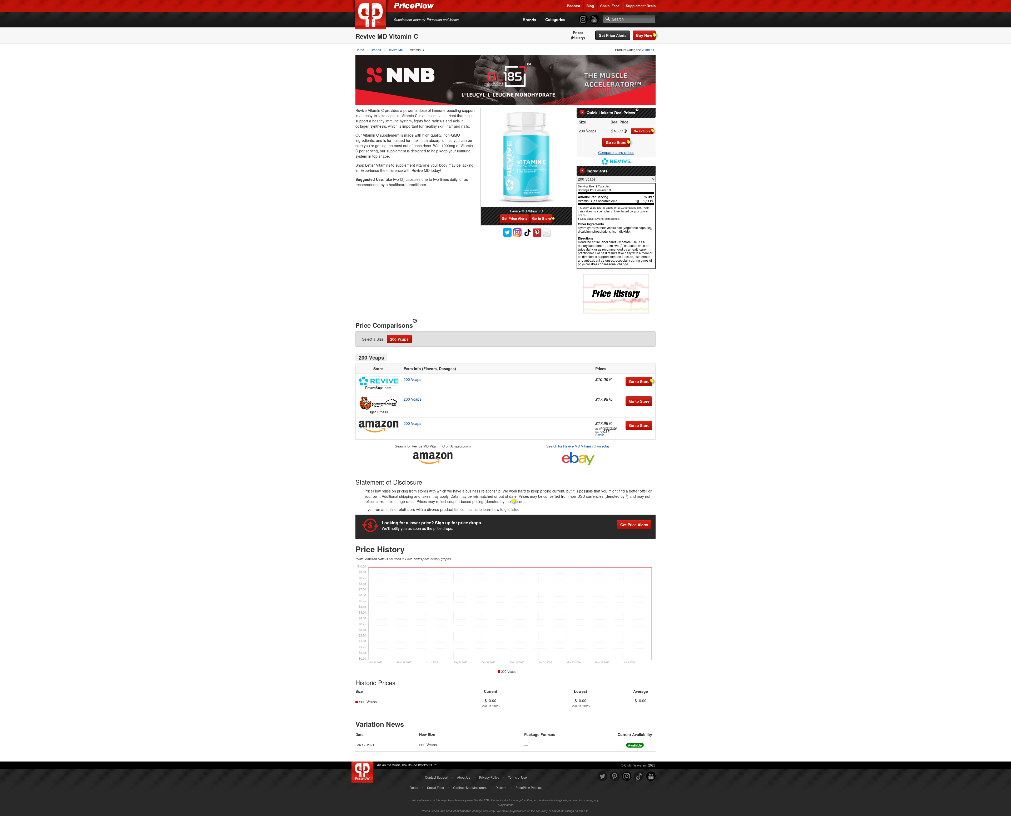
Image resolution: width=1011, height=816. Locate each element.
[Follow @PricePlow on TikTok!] (638, 776)
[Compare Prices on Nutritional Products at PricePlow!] (363, 771)
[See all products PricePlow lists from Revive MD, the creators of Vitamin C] (616, 160)
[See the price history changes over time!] (616, 293)
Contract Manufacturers (470, 787)
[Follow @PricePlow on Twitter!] (602, 776)
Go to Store (642, 131)
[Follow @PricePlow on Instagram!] (583, 19)
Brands (529, 20)
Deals (414, 787)
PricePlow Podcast (529, 787)
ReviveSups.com (378, 387)
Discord (501, 787)
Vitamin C (649, 49)
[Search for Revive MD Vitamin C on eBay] (578, 457)
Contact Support (436, 777)
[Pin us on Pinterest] (614, 776)
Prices (578, 32)
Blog (590, 5)
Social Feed (610, 5)
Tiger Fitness (378, 411)
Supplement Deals (641, 5)
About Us (463, 777)
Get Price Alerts (613, 35)
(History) (578, 37)
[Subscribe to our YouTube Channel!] (594, 19)
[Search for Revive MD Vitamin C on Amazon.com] (433, 457)
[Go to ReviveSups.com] (378, 381)
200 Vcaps (399, 339)
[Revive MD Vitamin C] (526, 157)
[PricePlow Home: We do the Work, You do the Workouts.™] (371, 15)
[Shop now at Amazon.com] (378, 427)
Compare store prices (616, 152)
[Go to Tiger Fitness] (378, 403)
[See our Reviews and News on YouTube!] (651, 776)
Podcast (573, 5)
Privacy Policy (489, 777)
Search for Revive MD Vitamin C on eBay (578, 446)
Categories (555, 19)
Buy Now (644, 35)
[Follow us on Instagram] (626, 776)
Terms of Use (517, 777)
